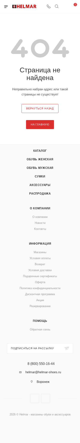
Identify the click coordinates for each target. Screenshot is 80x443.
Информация (40, 243)
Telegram (45, 398)
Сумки (40, 176)
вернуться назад (40, 108)
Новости (40, 222)
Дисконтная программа (40, 294)
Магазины (40, 252)
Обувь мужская (40, 167)
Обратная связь (40, 329)
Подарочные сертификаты (40, 276)
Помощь (40, 321)
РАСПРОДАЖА (40, 193)
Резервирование (40, 306)
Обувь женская (40, 159)
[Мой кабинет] (65, 7)
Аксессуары (40, 185)
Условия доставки (40, 270)
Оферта (40, 282)
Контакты (40, 228)
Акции (40, 300)
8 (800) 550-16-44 (41, 364)
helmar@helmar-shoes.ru (43, 372)
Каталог (40, 150)
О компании (40, 208)
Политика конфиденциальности (40, 288)
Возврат (40, 264)
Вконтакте (34, 398)
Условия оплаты (40, 258)
